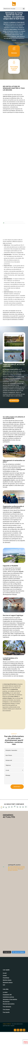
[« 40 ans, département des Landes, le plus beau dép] (14, 943)
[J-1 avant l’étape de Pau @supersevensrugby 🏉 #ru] (14, 879)
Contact (5, 975)
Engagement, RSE (7, 994)
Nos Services (6, 1001)
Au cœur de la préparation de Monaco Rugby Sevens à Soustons (13, 853)
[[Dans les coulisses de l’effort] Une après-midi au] (14, 904)
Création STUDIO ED (7, 1023)
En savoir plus (14, 400)
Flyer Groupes (6, 1009)
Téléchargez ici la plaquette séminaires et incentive (13, 717)
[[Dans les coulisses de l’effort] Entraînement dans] (14, 917)
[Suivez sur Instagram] (18, 1030)
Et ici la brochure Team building (12, 724)
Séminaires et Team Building (10, 999)
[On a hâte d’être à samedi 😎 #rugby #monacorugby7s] (14, 930)
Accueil (5, 973)
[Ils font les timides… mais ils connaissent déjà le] (14, 892)
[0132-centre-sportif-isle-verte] (14, 223)
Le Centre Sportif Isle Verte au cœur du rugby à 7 (14, 839)
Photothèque (6, 977)
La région (5, 992)
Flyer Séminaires (7, 1006)
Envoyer (17, 786)
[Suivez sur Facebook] (15, 1030)
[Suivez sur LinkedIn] (21, 1030)
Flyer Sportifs (6, 1012)
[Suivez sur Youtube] (24, 1030)
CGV (4, 984)
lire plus (6, 831)
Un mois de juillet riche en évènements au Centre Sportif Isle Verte (13, 828)
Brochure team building (8, 1003)
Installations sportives (8, 997)
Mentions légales (7, 980)
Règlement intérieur (8, 982)
